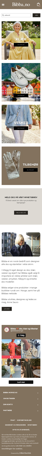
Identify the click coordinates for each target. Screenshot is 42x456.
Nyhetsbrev (32, 425)
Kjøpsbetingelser (24, 420)
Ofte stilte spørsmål (21, 430)
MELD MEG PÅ (21, 212)
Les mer (19, 445)
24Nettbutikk (25, 453)
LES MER (7, 309)
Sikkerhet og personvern (15, 425)
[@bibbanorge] (7, 330)
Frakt (12, 420)
